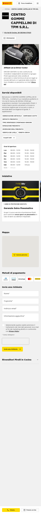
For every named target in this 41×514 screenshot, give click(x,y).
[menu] (37, 3)
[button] (9, 138)
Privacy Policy (14, 331)
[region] (20, 251)
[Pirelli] (9, 3)
